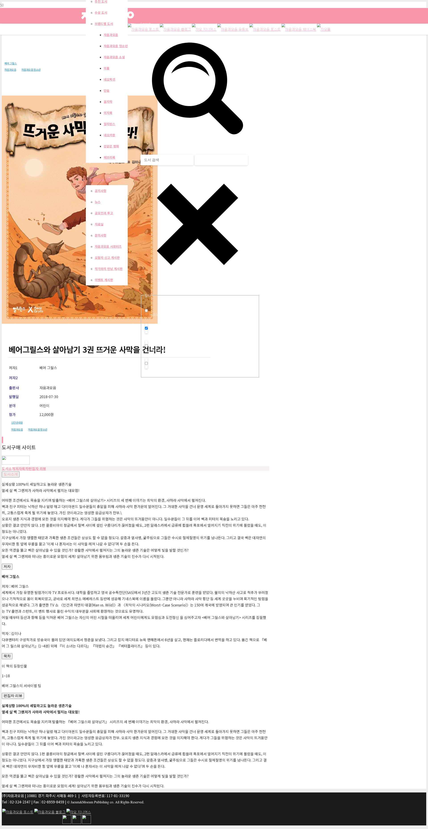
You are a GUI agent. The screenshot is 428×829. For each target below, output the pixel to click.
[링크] (16, 463)
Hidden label (159, 314)
